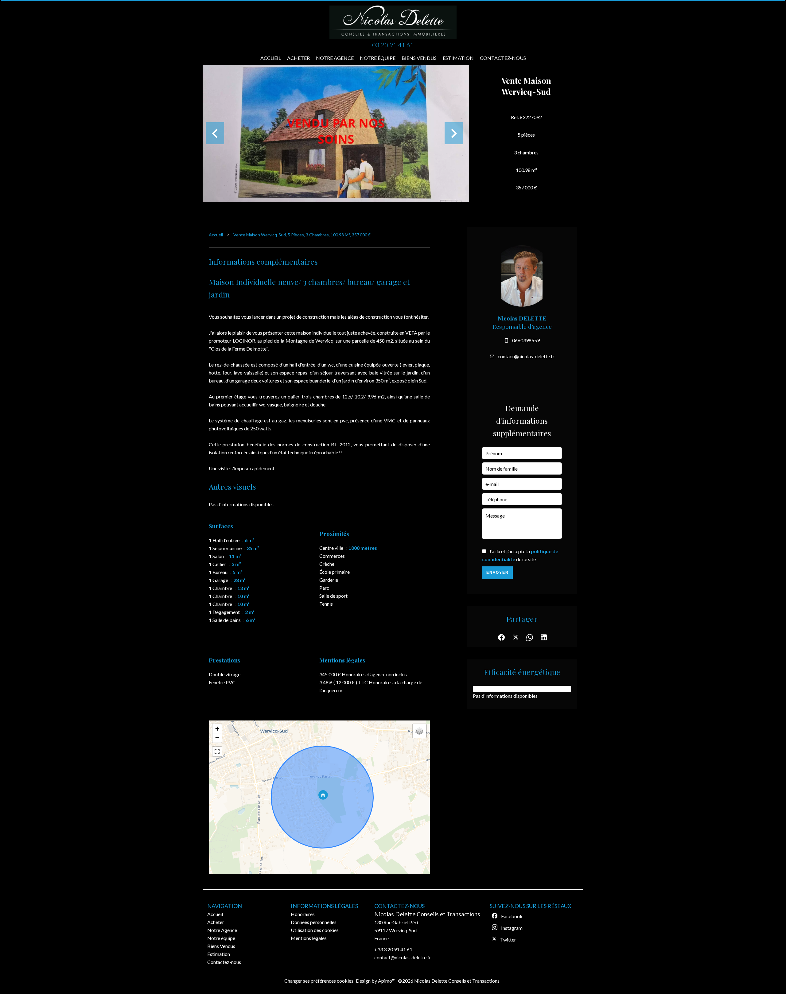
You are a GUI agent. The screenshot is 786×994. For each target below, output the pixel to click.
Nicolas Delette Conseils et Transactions (427, 914)
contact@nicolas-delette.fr (526, 356)
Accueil (216, 234)
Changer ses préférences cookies (318, 981)
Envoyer (497, 572)
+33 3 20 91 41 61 (393, 949)
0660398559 (526, 340)
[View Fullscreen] (217, 751)
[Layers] (419, 731)
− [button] (217, 738)
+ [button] (217, 728)
